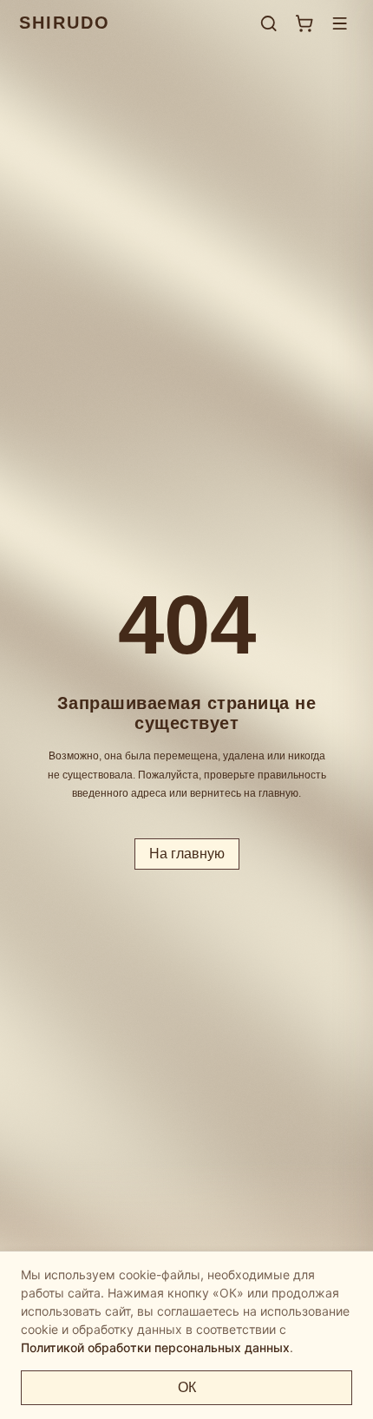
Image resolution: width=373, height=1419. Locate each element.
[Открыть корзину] (304, 23)
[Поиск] (268, 23)
